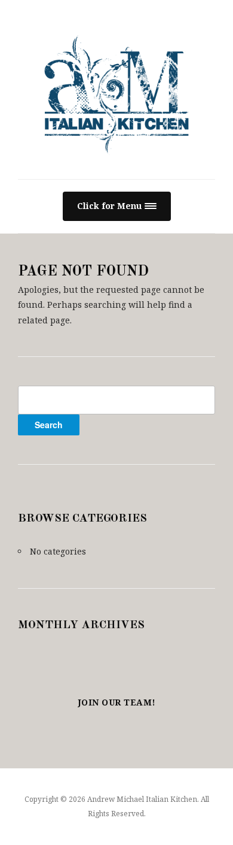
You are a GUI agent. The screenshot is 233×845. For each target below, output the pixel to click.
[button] (117, 206)
